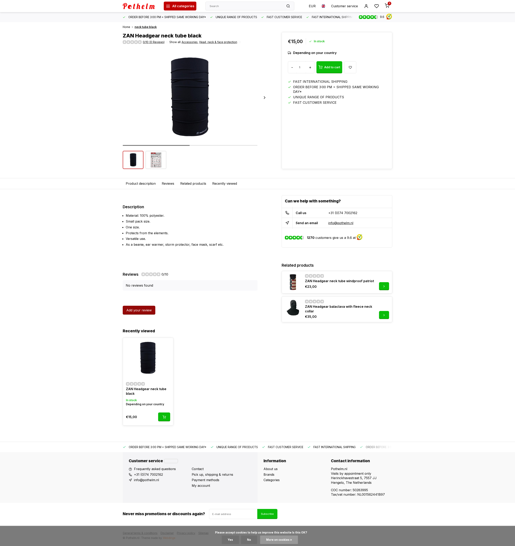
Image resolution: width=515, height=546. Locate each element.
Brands (269, 474)
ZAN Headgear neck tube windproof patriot (339, 281)
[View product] (164, 416)
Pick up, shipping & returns (212, 474)
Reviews (168, 183)
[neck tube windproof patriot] (293, 282)
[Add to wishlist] (167, 344)
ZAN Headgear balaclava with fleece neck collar (338, 309)
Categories (272, 480)
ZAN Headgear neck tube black (146, 391)
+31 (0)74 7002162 (342, 213)
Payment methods (205, 480)
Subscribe (267, 513)
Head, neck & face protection (218, 42)
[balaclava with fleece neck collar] (293, 308)
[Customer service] (171, 461)
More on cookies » (279, 539)
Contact (198, 469)
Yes (230, 539)
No (249, 539)
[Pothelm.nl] (140, 6)
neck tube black (146, 27)
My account (201, 486)
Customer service (344, 6)
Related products (193, 183)
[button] (265, 97)
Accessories (190, 42)
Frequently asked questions (155, 469)
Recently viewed (224, 183)
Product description (141, 183)
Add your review (139, 310)
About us (271, 469)
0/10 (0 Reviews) (154, 42)
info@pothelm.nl (340, 223)
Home (126, 27)
